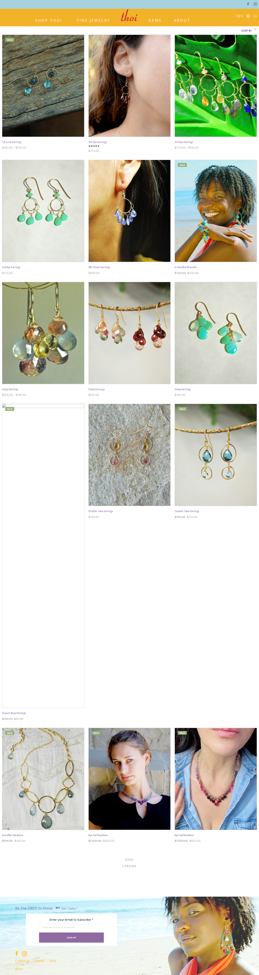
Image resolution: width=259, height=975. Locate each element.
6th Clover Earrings (99, 267)
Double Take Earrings (100, 511)
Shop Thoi (48, 20)
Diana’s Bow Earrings (14, 713)
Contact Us (22, 961)
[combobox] (239, 31)
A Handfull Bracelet (186, 267)
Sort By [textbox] (246, 30)
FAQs (52, 961)
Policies (39, 961)
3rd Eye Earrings (97, 142)
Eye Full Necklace (98, 835)
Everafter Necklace (12, 835)
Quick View (45, 133)
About (182, 20)
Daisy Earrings (10, 389)
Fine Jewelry (93, 20)
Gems (155, 20)
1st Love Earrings (11, 142)
